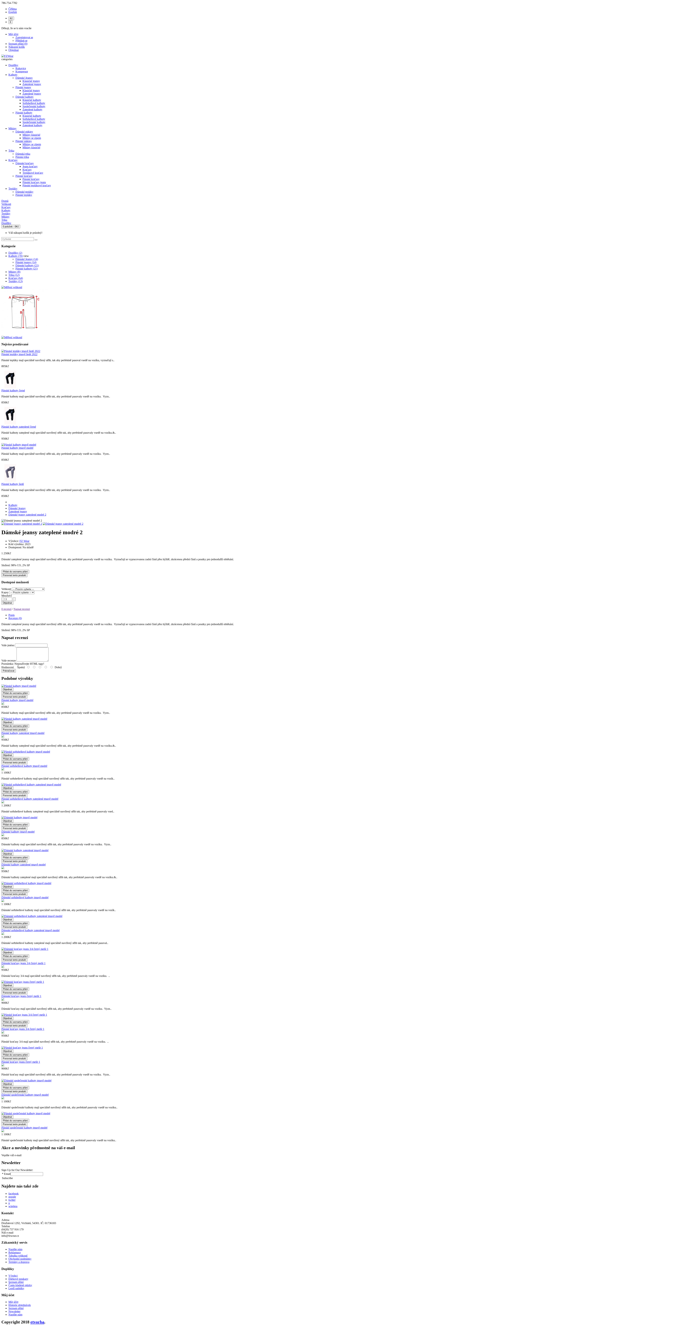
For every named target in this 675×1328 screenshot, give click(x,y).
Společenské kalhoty (33, 106)
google (12, 1196)
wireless (12, 1206)
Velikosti (6, 589)
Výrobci (13, 1275)
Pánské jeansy (23, 87)
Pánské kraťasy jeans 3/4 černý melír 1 (22, 1028)
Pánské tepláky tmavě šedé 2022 (19, 354)
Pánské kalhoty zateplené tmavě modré (22, 733)
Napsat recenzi (22, 609)
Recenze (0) (15, 618)
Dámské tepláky (24, 191)
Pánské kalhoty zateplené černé (18, 426)
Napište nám (15, 1249)
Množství (6, 595)
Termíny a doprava (18, 1261)
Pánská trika (22, 156)
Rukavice (20, 68)
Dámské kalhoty (24, 96)
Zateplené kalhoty (32, 109)
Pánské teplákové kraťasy (36, 185)
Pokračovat (8, 670)
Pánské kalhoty (23, 112)
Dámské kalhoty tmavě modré (18, 831)
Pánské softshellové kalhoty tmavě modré (24, 765)
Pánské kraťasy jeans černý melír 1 (20, 1061)
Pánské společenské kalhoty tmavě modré (24, 1127)
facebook (13, 1193)
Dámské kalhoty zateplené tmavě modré (23, 864)
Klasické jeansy (31, 80)
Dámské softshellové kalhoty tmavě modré (25, 897)
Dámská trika (22, 153)
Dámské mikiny (24, 131)
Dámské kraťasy (24, 163)
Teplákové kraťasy (32, 172)
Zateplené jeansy (31, 84)
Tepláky (12, 188)
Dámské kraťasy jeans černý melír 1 (21, 996)
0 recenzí (6, 609)
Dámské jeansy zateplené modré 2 (27, 514)
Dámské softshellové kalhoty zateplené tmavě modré (30, 930)
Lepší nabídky (16, 1288)
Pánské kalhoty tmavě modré (17, 447)
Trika (11, 150)
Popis (11, 615)
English (12, 12)
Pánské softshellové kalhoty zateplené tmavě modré (29, 798)
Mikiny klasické (31, 134)
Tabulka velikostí (17, 1255)
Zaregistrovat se (24, 37)
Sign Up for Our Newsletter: (17, 1170)
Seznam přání (16, 1282)
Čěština (12, 8)
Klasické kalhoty (31, 99)
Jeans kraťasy (30, 166)
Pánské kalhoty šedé (12, 484)
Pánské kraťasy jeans (34, 182)
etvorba (37, 1322)
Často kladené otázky (20, 1285)
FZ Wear (24, 541)
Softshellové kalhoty (33, 103)
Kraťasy (13, 160)
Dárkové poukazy (18, 1278)
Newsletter (14, 1311)
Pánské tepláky (23, 194)
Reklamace (14, 1252)
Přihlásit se (21, 40)
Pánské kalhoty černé (13, 390)
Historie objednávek (19, 1305)
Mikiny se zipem (31, 137)
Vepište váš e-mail (11, 1155)
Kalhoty (12, 74)
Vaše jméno (7, 645)
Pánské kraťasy (24, 175)
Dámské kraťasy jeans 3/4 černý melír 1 (23, 963)
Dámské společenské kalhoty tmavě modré (25, 1094)
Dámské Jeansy (24, 77)
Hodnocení (7, 667)
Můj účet (13, 1301)
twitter (11, 1199)
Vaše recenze (8, 660)
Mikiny (12, 128)
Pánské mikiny (23, 141)
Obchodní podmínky (19, 1258)
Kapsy (5, 592)
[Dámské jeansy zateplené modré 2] (21, 523)
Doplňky (13, 65)
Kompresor (21, 71)
